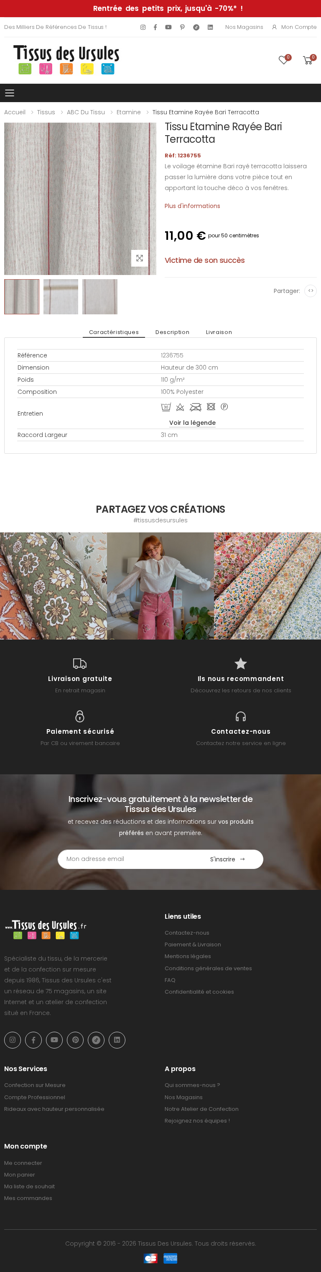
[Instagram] (142, 27)
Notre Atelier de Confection (202, 1109)
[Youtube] (168, 27)
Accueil (14, 112)
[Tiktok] (196, 27)
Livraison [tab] (219, 332)
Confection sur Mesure (35, 1085)
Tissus (46, 112)
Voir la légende (192, 423)
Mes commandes (28, 1198)
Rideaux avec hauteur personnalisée (54, 1109)
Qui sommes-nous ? (192, 1085)
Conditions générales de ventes (208, 968)
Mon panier (19, 1175)
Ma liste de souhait (29, 1186)
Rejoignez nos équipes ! (197, 1121)
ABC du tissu (86, 112)
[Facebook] (155, 27)
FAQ (170, 980)
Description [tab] (172, 332)
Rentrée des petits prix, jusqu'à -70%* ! (168, 8)
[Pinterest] (182, 27)
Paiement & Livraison (193, 944)
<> (310, 290)
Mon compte (299, 27)
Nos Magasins (244, 27)
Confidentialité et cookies (199, 992)
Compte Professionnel (34, 1097)
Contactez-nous (187, 933)
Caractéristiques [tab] (114, 332)
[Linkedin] (210, 27)
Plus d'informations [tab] (192, 206)
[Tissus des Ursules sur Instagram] (53, 586)
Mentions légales (188, 956)
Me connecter (23, 1163)
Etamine (129, 112)
